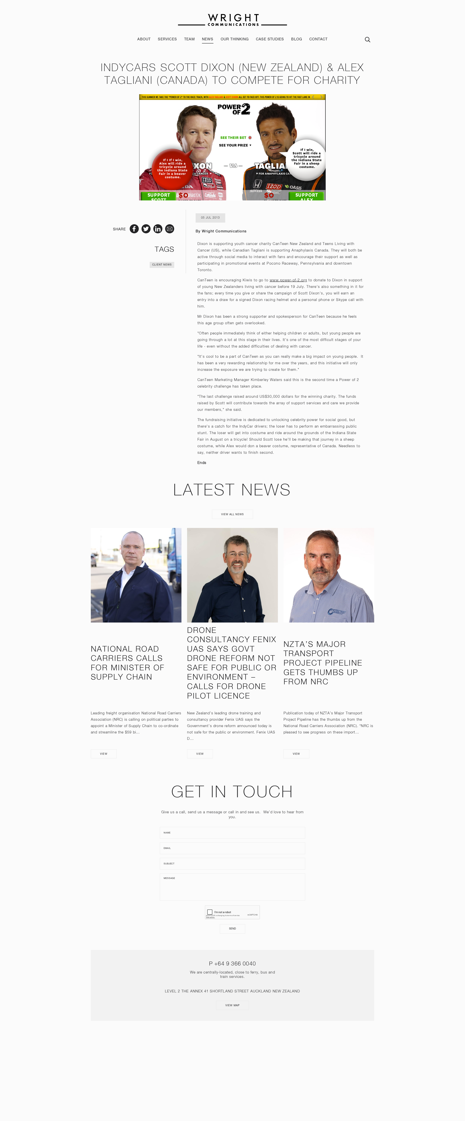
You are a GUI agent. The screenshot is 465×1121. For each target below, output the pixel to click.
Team (189, 39)
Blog (296, 39)
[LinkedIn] (237, 1068)
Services (167, 39)
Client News (162, 265)
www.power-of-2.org (288, 280)
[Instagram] (227, 1068)
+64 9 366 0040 (235, 964)
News (207, 39)
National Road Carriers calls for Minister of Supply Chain (128, 664)
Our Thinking (235, 39)
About (144, 39)
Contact (318, 39)
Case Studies (270, 39)
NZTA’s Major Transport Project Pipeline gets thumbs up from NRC (323, 663)
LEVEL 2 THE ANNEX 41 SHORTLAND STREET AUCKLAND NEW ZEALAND (232, 991)
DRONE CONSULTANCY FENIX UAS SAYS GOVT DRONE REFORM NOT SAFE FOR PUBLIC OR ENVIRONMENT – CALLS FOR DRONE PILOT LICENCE (232, 663)
